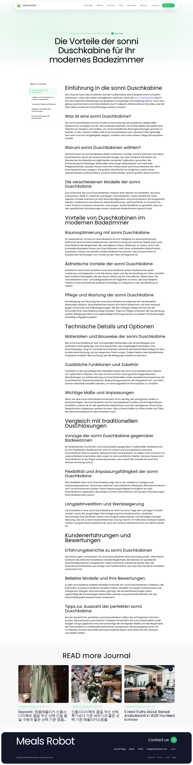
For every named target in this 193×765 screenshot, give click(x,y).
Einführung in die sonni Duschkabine (40, 91)
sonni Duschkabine (144, 97)
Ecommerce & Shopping (80, 33)
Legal (174, 757)
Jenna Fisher (119, 33)
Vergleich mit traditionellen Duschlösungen (41, 110)
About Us (151, 757)
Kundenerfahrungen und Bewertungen (41, 117)
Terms (167, 757)
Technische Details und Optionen (44, 104)
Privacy (160, 757)
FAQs (140, 749)
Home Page (120, 749)
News (131, 749)
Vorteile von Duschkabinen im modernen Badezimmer (42, 98)
